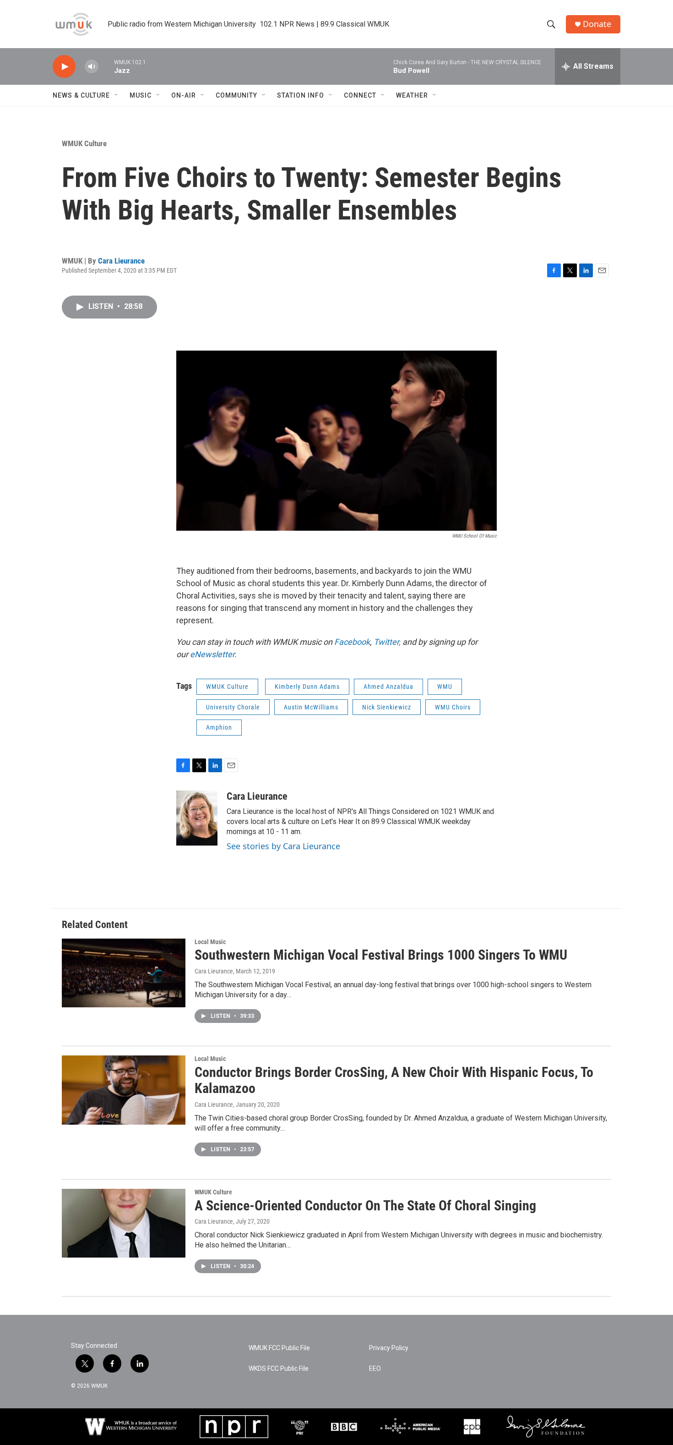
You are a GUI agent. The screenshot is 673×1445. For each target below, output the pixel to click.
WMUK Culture (84, 143)
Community (236, 95)
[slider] (106, 66)
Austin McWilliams (311, 707)
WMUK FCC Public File (279, 1348)
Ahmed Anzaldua (388, 686)
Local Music (210, 941)
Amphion (219, 727)
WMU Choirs (453, 707)
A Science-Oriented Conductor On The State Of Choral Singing (365, 1206)
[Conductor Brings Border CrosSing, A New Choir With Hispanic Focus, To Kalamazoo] (123, 1089)
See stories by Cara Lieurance (283, 846)
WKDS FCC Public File (279, 1368)
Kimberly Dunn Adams (307, 686)
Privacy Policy (388, 1348)
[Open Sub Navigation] (116, 95)
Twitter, (388, 642)
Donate (597, 24)
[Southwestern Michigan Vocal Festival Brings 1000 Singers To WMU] (123, 973)
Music (141, 95)
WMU (444, 686)
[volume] (91, 66)
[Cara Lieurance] (196, 818)
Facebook (352, 642)
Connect (360, 95)
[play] (64, 66)
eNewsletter (212, 654)
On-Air (183, 95)
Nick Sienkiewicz (386, 707)
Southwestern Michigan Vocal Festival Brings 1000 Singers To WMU (381, 955)
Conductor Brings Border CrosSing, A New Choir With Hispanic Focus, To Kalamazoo (394, 1080)
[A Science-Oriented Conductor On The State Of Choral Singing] (123, 1223)
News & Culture (81, 95)
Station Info (300, 95)
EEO (375, 1368)
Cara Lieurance (121, 260)
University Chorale (233, 707)
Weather (412, 95)
